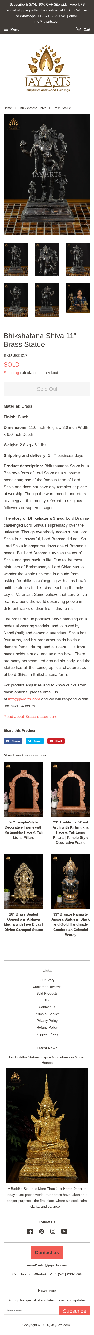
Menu (14, 29)
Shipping (11, 373)
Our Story (47, 980)
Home (8, 108)
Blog (47, 1000)
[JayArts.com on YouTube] (64, 1232)
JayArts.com (61, 1325)
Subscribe (74, 1311)
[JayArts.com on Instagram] (52, 1232)
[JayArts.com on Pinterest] (41, 1232)
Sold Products (47, 993)
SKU (15, 355)
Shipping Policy (47, 1034)
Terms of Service (47, 1014)
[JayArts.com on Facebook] (30, 1232)
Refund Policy (47, 1027)
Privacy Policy (47, 1021)
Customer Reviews (47, 987)
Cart (86, 29)
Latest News (47, 1048)
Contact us (47, 1007)
